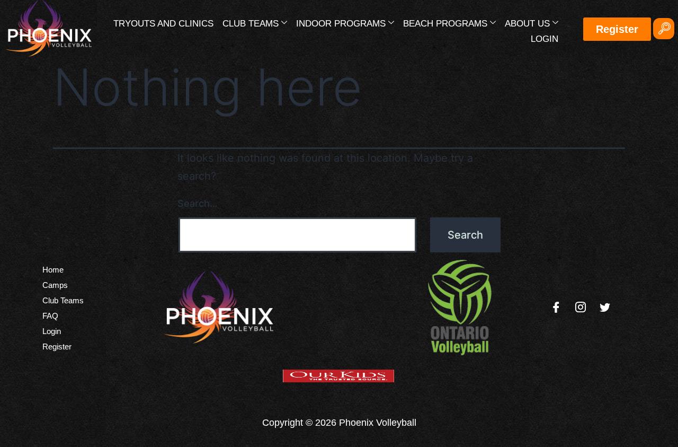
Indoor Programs (341, 24)
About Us (527, 24)
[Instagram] (580, 307)
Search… (197, 203)
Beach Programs (445, 24)
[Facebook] (556, 307)
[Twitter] (605, 307)
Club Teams (250, 24)
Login (544, 39)
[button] (663, 28)
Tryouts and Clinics (163, 24)
